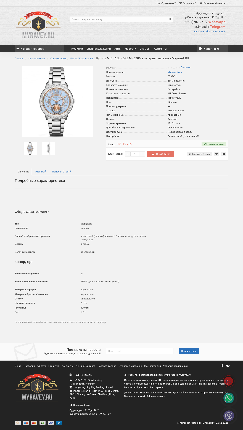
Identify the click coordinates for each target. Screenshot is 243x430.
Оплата (42, 365)
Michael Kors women (81, 58)
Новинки (77, 48)
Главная (19, 58)
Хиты (117, 48)
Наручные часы (37, 58)
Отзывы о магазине (130, 365)
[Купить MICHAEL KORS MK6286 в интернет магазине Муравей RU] (30, 148)
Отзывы (145, 48)
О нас (18, 365)
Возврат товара (107, 365)
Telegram (210, 27)
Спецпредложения (98, 48)
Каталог (32, 48)
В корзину (163, 154)
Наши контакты (83, 374)
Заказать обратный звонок (209, 31)
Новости (130, 48)
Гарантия (54, 365)
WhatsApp (204, 22)
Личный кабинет (86, 365)
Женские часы (58, 58)
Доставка (29, 365)
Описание (23, 171)
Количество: (115, 153)
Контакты (160, 48)
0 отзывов (185, 67)
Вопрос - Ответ (61, 171)
